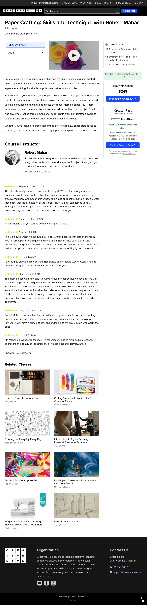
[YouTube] (39, 583)
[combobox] (82, 10)
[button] (140, 598)
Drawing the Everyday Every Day (23, 439)
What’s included (129, 153)
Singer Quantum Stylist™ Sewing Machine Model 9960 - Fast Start (23, 523)
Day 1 (10, 52)
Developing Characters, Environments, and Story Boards (75, 482)
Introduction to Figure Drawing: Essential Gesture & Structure (71, 440)
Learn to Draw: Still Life (67, 521)
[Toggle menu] (141, 10)
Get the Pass (129, 10)
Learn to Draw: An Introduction (22, 398)
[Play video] (74, 55)
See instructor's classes (38, 171)
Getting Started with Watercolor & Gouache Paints (73, 399)
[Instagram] (53, 583)
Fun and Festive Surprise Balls (22, 480)
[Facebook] (46, 583)
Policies (73, 600)
